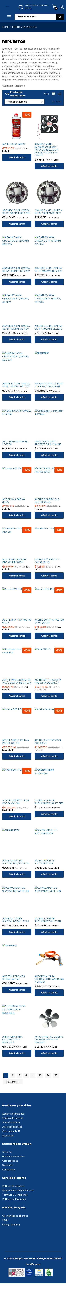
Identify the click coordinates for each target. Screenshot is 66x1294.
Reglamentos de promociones (18, 1190)
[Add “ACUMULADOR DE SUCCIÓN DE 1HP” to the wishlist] (52, 855)
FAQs (5, 1220)
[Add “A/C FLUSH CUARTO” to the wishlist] (20, 139)
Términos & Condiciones (15, 1195)
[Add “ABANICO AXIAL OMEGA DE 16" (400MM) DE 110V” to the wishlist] (20, 321)
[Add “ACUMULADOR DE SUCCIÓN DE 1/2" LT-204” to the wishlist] (20, 855)
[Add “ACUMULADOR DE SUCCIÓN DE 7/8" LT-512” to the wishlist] (52, 913)
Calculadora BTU (11, 1131)
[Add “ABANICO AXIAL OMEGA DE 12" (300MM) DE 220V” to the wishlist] (20, 263)
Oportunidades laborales (15, 1216)
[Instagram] (9, 1233)
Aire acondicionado (12, 1127)
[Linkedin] (18, 1233)
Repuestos (8, 1135)
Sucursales (7, 1165)
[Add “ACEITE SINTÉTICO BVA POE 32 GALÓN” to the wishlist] (20, 735)
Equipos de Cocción (12, 1118)
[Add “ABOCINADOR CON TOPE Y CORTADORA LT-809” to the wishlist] (52, 378)
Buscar (60, 17)
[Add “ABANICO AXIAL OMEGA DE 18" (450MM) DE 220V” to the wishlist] (20, 378)
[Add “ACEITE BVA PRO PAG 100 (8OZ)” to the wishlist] (20, 614)
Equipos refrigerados (13, 1114)
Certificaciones (10, 1161)
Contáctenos (9, 1169)
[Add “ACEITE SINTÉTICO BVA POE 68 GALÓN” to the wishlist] (20, 795)
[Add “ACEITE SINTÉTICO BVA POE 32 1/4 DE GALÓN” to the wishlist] (52, 675)
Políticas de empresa (13, 1186)
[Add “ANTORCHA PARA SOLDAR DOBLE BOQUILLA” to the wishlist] (20, 1031)
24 (48, 1075)
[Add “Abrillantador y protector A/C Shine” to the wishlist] (52, 436)
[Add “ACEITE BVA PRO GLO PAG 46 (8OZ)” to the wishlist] (52, 554)
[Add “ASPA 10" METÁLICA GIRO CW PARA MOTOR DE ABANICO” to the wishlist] (52, 1031)
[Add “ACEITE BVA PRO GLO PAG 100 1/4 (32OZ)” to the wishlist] (20, 554)
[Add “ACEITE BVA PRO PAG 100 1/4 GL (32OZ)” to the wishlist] (52, 614)
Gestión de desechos (13, 1156)
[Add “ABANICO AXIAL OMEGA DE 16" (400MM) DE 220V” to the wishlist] (52, 321)
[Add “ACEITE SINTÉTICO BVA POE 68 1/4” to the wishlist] (52, 735)
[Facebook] (5, 1233)
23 (40, 1075)
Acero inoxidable (11, 1122)
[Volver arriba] (61, 1288)
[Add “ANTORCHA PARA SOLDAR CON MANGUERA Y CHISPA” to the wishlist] (52, 971)
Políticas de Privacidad (14, 1199)
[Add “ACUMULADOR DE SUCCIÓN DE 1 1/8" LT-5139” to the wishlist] (52, 795)
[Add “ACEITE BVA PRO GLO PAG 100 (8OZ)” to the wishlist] (52, 494)
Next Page (12, 1082)
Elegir (28, 8)
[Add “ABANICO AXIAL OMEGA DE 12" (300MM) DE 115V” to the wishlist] (52, 205)
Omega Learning (11, 1224)
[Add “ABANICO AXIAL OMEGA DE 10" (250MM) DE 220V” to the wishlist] (20, 205)
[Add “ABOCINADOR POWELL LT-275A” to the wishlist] (20, 436)
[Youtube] (14, 1233)
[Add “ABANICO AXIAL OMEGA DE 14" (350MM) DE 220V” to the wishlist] (52, 263)
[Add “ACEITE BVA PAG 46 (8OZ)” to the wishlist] (20, 494)
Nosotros (7, 1152)
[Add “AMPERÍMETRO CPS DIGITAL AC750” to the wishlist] (20, 971)
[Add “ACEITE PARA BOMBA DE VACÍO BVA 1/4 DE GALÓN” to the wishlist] (20, 675)
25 (56, 1075)
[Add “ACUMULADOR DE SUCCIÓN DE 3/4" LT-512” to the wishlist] (20, 913)
